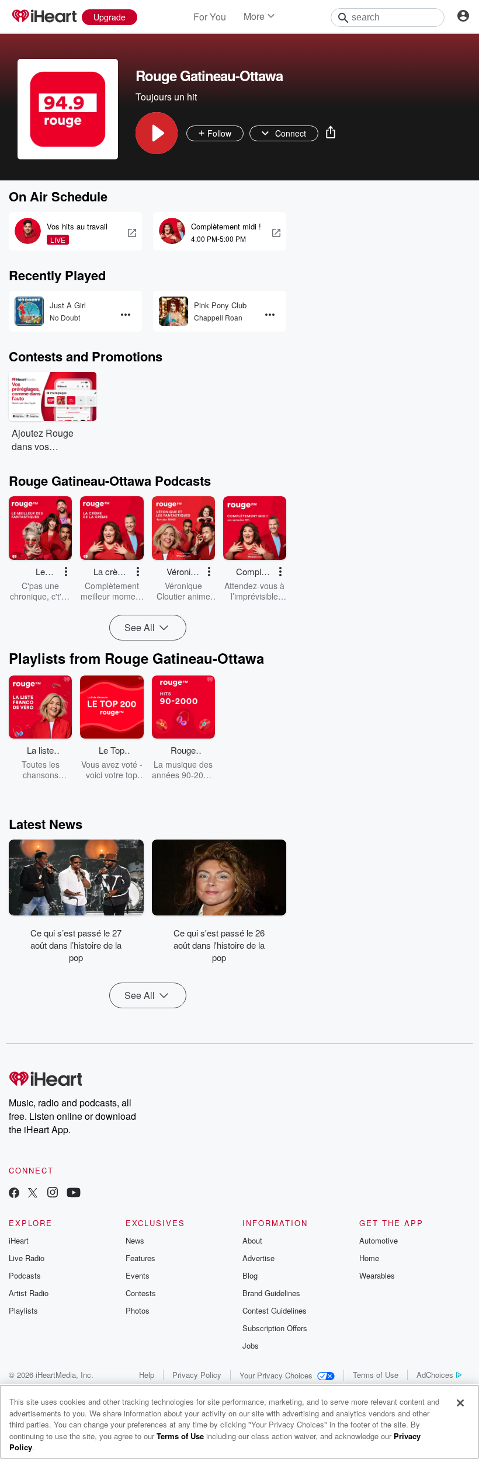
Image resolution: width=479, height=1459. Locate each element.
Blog (250, 1275)
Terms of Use (375, 1374)
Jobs (250, 1345)
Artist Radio (28, 1292)
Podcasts (25, 1275)
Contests (141, 1292)
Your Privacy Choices (276, 1375)
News (135, 1240)
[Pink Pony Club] (173, 311)
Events (138, 1275)
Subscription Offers (274, 1327)
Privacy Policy (196, 1374)
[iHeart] (44, 17)
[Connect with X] (32, 1193)
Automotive (378, 1240)
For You (209, 16)
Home (369, 1257)
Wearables (377, 1275)
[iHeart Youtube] (74, 1193)
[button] (157, 133)
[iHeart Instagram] (52, 1193)
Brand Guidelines (271, 1292)
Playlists (23, 1310)
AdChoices (434, 1374)
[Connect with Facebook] (14, 1193)
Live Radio (26, 1257)
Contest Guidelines (274, 1310)
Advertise (258, 1257)
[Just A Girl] (29, 311)
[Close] (460, 1403)
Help (146, 1374)
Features (140, 1257)
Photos (138, 1310)
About (252, 1240)
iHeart (19, 1240)
